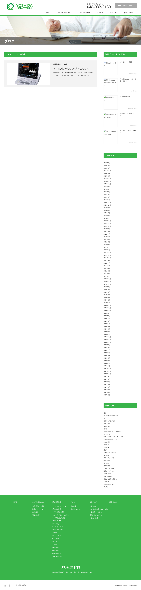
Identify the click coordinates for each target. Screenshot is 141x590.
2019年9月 (107, 313)
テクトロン (55, 541)
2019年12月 (107, 305)
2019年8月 (107, 316)
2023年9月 (107, 208)
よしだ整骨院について (65, 13)
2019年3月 (107, 329)
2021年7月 (107, 263)
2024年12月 (107, 178)
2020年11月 (107, 281)
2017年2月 (107, 395)
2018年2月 (107, 363)
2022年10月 (107, 226)
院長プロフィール (37, 509)
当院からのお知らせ (109, 421)
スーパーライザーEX (59, 506)
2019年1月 (107, 334)
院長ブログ (113, 13)
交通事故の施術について (111, 439)
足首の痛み (107, 466)
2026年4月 (107, 165)
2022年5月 (107, 239)
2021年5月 (107, 266)
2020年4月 (107, 295)
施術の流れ (35, 512)
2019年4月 (107, 326)
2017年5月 (107, 387)
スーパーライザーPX (58, 527)
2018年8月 (107, 347)
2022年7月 (107, 234)
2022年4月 (107, 242)
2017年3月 (107, 392)
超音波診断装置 (56, 509)
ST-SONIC (55, 544)
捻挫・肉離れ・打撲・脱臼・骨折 (113, 437)
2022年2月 (107, 247)
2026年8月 (107, 163)
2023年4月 (107, 213)
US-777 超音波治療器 (58, 512)
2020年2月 (107, 300)
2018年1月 (107, 366)
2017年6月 (107, 384)
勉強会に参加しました (110, 479)
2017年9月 (107, 376)
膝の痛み (106, 463)
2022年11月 (107, 223)
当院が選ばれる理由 (38, 506)
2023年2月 (107, 215)
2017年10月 (107, 374)
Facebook (9, 586)
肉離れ (66, 64)
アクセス (100, 13)
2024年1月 (107, 200)
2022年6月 (107, 237)
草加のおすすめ (108, 476)
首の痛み (106, 444)
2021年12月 (107, 252)
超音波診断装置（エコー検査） (113, 431)
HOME (15, 502)
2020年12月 (107, 279)
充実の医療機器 (85, 13)
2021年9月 (107, 260)
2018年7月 (107, 350)
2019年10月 (107, 310)
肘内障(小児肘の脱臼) (110, 452)
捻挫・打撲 (107, 423)
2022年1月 (107, 250)
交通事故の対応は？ (126, 96)
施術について (107, 426)
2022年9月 (107, 229)
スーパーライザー (109, 434)
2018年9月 (107, 345)
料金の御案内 (36, 515)
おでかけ (106, 481)
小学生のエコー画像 (126, 62)
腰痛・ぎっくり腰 (109, 458)
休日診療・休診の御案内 (111, 415)
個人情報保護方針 (21, 585)
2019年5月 (107, 324)
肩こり (106, 450)
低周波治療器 (55, 550)
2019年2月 (107, 331)
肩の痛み (106, 447)
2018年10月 (107, 342)
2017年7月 (107, 382)
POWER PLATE (56, 521)
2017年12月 (107, 368)
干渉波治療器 (55, 547)
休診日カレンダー (76, 509)
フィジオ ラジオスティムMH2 (60, 515)
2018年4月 (107, 358)
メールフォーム (127, 5)
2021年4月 (107, 268)
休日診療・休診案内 (96, 512)
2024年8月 (107, 189)
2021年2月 (107, 273)
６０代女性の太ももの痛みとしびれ (71, 68)
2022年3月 (107, 244)
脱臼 (105, 418)
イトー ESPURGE (57, 556)
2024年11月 (107, 181)
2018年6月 (107, 353)
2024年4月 (107, 194)
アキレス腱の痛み (109, 468)
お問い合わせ (128, 13)
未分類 (106, 487)
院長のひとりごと (109, 471)
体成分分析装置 (56, 553)
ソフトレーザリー (57, 535)
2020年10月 (107, 284)
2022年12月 (107, 221)
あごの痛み (107, 442)
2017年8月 (107, 379)
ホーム (48, 13)
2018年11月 (107, 339)
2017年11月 (107, 371)
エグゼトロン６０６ (57, 530)
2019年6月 (107, 321)
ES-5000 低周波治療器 (58, 518)
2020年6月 (107, 289)
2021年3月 (107, 271)
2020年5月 (107, 292)
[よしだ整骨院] (20, 6)
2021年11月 (107, 255)
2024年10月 (107, 184)
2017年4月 (107, 390)
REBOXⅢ (55, 533)
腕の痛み (106, 455)
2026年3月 (107, 168)
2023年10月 (107, 205)
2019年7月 (107, 318)
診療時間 (73, 506)
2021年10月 (107, 258)
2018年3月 (107, 360)
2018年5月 (107, 355)
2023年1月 (107, 218)
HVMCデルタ (55, 524)
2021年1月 (107, 276)
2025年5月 (107, 173)
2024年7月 (107, 192)
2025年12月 (107, 171)
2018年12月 (107, 337)
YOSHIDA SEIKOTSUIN (129, 585)
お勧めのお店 (107, 473)
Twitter (5, 586)
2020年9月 (107, 287)
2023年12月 (107, 202)
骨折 (105, 413)
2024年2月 (107, 197)
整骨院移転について (109, 484)
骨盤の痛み (107, 460)
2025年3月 (107, 176)
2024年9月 (107, 186)
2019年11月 (107, 308)
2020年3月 (107, 297)
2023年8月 (107, 210)
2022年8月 (107, 231)
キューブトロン (56, 538)
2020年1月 (107, 302)
